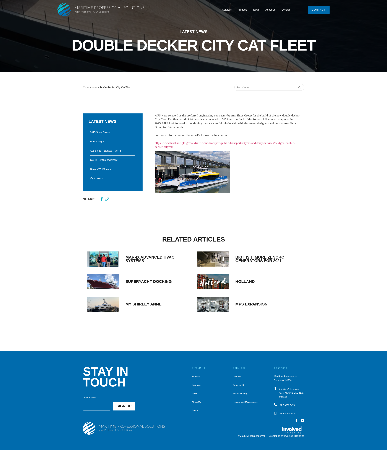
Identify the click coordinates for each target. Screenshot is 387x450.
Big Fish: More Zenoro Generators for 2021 (259, 259)
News (256, 9)
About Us (270, 9)
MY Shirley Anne (143, 304)
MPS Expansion (251, 304)
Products (242, 9)
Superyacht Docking (148, 281)
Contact (285, 9)
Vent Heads (96, 178)
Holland (245, 281)
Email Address (89, 397)
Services (227, 9)
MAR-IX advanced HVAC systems (149, 259)
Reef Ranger (97, 141)
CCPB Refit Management (103, 160)
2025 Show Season (100, 132)
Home (86, 87)
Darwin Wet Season (101, 169)
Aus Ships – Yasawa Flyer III (105, 150)
